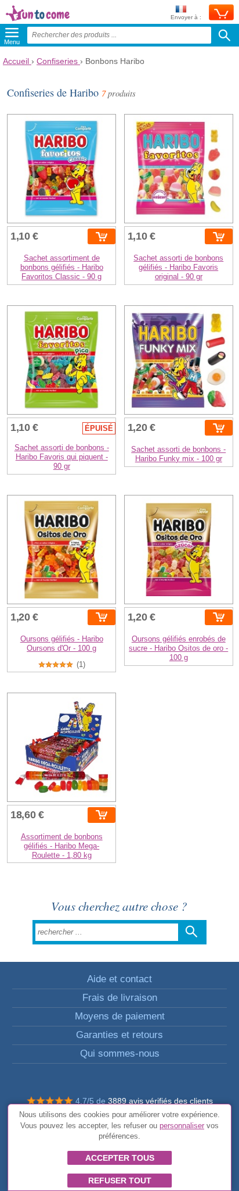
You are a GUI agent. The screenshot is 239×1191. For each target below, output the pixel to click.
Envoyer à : (186, 17)
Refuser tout (119, 1180)
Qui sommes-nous (120, 1053)
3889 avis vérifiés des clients (160, 1101)
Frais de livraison (119, 997)
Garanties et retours (119, 1034)
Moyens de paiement (120, 1016)
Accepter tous (119, 1158)
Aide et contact (119, 979)
